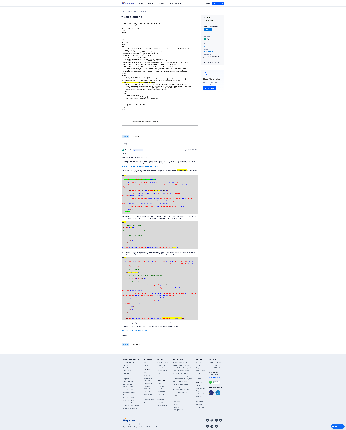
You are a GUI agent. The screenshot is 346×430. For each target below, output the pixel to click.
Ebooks (159, 383)
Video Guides (200, 396)
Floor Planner (148, 386)
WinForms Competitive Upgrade (182, 379)
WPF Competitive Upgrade (180, 381)
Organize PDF (148, 383)
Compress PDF (148, 378)
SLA (158, 373)
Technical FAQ (161, 391)
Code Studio (126, 395)
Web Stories (160, 399)
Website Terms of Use (146, 424)
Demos (198, 385)
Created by (207, 36)
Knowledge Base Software (130, 408)
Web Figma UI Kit (178, 410)
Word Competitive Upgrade (181, 387)
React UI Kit (176, 401)
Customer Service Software (131, 406)
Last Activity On (209, 60)
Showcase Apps (200, 399)
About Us (178, 3)
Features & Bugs (162, 370)
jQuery (134, 11)
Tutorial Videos (200, 393)
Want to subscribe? (211, 26)
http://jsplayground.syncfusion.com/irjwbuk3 (134, 330)
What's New (199, 401)
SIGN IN (125, 137)
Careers (198, 373)
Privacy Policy (126, 424)
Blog (197, 368)
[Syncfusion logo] (128, 2)
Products (140, 3)
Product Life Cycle (162, 376)
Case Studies (161, 389)
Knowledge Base (162, 365)
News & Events (200, 370)
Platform (206, 44)
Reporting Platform (128, 400)
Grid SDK (125, 365)
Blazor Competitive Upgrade (181, 362)
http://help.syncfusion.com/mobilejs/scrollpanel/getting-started (140, 166)
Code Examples (161, 394)
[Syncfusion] (130, 420)
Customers (199, 365)
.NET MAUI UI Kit (178, 399)
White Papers (161, 386)
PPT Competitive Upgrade (180, 392)
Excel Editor (147, 391)
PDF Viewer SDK (128, 387)
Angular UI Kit (177, 407)
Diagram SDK (127, 379)
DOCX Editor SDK (128, 389)
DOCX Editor (147, 389)
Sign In (208, 3)
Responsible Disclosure (169, 424)
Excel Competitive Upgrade (181, 389)
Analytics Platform (128, 397)
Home (123, 11)
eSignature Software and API (131, 403)
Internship (199, 376)
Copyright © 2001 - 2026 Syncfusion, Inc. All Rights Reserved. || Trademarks (142, 427)
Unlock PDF (147, 373)
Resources (161, 3)
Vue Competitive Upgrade (180, 373)
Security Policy (157, 424)
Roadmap (199, 404)
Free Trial (146, 362)
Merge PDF (147, 375)
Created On (207, 54)
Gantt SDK (126, 373)
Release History (200, 407)
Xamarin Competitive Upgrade (182, 376)
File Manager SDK (128, 381)
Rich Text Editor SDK (129, 376)
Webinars (160, 402)
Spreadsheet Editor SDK (130, 392)
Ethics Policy (180, 424)
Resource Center (162, 405)
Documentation (200, 388)
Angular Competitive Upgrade (181, 365)
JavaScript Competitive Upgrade (182, 368)
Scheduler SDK (127, 370)
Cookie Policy (135, 424)
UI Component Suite (129, 362)
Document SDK (127, 384)
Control (206, 49)
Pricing (171, 3)
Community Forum (162, 362)
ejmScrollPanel (208, 51)
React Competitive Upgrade (181, 370)
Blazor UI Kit (176, 404)
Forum (129, 11)
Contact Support (209, 88)
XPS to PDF (147, 381)
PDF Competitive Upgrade (180, 384)
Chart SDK (126, 368)
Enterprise (150, 3)
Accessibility (160, 397)
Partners (198, 379)
